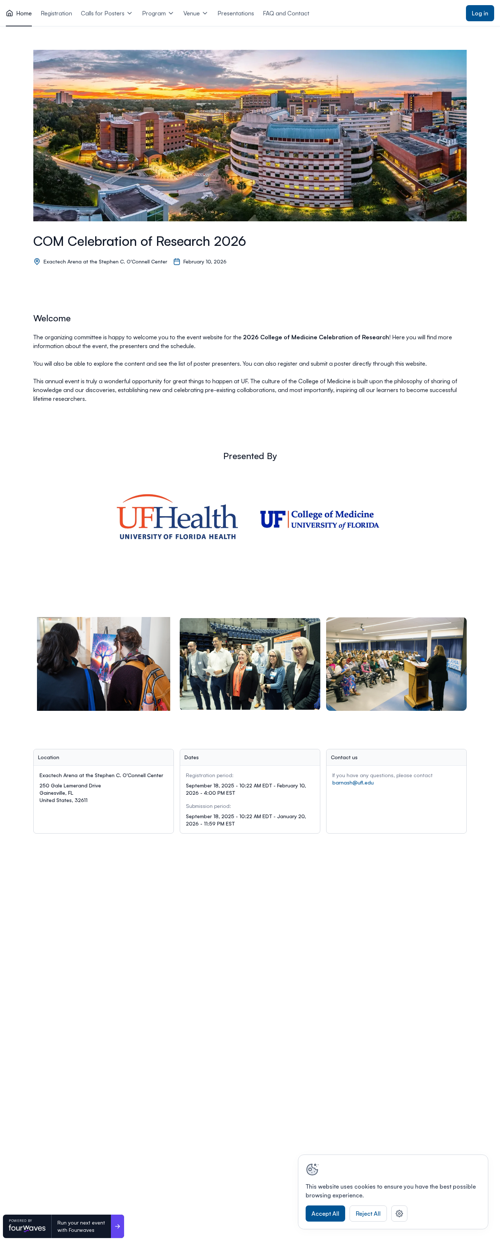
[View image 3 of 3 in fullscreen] (396, 664)
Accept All (325, 1213)
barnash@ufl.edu (353, 782)
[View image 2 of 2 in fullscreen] (323, 523)
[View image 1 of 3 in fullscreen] (103, 664)
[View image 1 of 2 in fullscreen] (177, 523)
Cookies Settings (399, 1213)
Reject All (368, 1213)
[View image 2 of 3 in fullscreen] (250, 664)
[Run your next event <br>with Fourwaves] (117, 1226)
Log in (480, 13)
